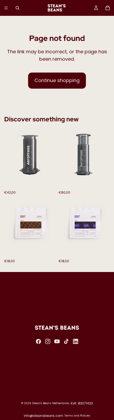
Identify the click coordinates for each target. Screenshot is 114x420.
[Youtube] (57, 341)
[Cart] (107, 8)
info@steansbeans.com (43, 415)
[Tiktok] (66, 341)
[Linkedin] (75, 341)
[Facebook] (38, 341)
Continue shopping (57, 80)
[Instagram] (48, 341)
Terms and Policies (77, 416)
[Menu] (6, 8)
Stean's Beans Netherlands (50, 403)
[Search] (17, 8)
